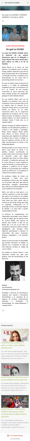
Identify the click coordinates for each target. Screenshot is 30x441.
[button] (3, 21)
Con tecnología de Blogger (16, 435)
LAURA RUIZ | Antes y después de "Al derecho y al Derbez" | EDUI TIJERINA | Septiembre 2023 (13, 345)
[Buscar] (28, 3)
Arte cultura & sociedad (12, 2)
